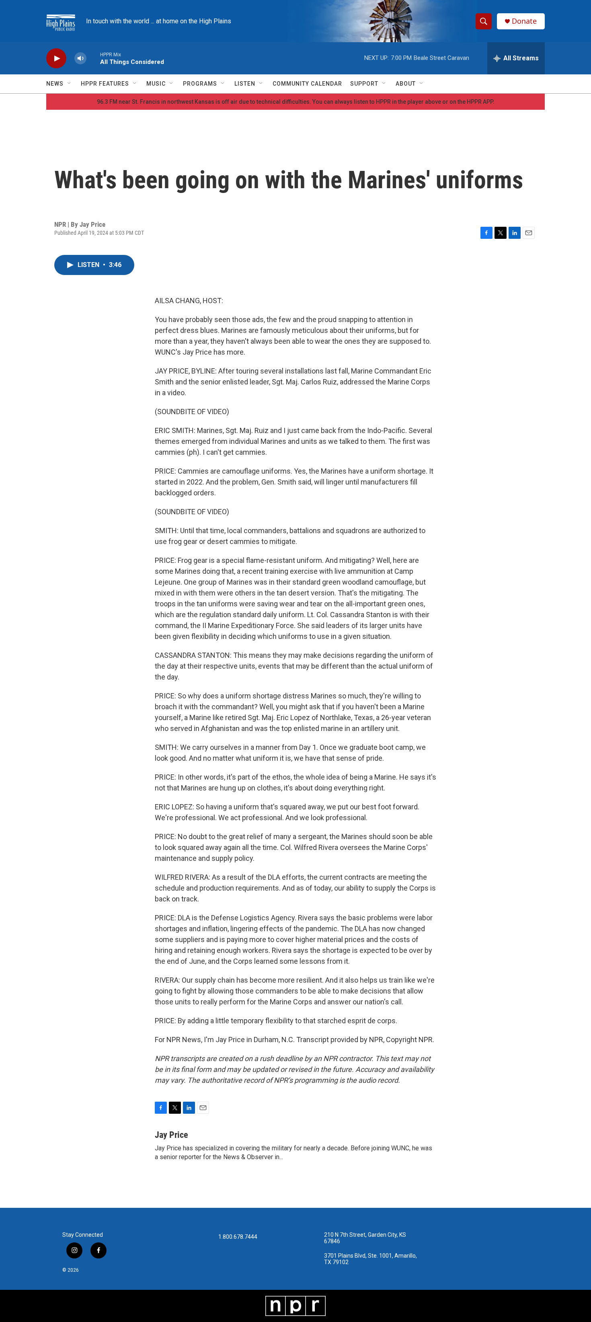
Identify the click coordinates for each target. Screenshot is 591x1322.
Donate (524, 21)
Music (156, 83)
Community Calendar (307, 83)
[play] (56, 58)
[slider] (93, 58)
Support (364, 83)
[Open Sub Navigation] (69, 83)
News (55, 83)
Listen (244, 83)
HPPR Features (105, 83)
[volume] (80, 58)
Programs (200, 83)
